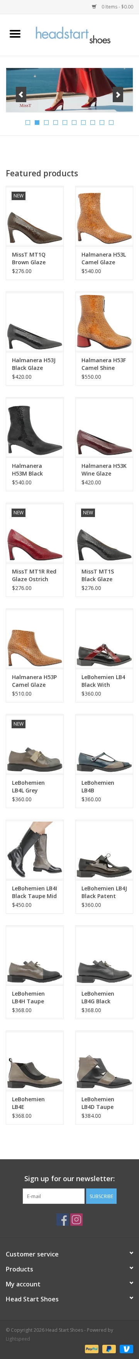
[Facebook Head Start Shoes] (62, 1219)
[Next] (118, 94)
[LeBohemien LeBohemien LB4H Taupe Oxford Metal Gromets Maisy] (35, 955)
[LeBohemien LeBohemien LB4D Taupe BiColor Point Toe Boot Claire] (104, 1061)
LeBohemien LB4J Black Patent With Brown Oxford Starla (104, 892)
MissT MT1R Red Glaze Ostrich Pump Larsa (34, 575)
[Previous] (21, 94)
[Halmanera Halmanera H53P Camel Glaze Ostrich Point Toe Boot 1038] (35, 638)
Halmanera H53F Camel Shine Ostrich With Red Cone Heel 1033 (104, 364)
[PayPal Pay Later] (108, 1348)
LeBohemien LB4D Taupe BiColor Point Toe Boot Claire (102, 1103)
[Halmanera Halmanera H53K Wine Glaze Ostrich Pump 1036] (104, 427)
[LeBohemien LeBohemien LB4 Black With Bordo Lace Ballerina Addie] (104, 638)
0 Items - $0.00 (116, 6)
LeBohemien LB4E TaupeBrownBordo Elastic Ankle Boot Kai (35, 1103)
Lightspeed (18, 1339)
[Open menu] (15, 33)
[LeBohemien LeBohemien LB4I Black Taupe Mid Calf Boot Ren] (35, 850)
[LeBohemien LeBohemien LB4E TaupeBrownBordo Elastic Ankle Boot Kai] (35, 1061)
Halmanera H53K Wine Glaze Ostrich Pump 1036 (104, 469)
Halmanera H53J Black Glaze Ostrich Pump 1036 (34, 364)
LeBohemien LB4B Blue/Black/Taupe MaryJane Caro (104, 786)
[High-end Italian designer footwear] (84, 34)
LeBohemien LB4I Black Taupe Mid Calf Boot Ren (34, 892)
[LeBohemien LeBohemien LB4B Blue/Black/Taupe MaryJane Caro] (104, 744)
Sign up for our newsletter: (69, 1179)
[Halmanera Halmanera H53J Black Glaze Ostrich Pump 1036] (35, 322)
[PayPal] (91, 1348)
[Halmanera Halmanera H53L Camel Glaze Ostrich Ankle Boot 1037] (104, 216)
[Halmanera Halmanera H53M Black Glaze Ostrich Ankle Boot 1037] (35, 427)
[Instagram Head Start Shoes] (76, 1219)
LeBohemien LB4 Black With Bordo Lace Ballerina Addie (103, 681)
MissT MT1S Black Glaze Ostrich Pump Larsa (99, 575)
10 (111, 122)
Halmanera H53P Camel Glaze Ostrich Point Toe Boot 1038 (34, 681)
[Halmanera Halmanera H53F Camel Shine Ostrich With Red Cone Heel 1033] (104, 322)
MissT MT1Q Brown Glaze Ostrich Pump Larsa (30, 258)
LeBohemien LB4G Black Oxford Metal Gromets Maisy (101, 997)
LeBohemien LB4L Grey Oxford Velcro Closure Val (30, 786)
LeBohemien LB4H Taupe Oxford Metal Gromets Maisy (32, 997)
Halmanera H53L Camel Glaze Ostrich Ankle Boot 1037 (103, 258)
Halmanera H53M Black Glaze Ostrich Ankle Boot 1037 (33, 469)
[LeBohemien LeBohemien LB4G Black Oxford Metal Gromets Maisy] (104, 955)
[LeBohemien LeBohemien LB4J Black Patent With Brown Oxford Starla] (104, 850)
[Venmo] (125, 1348)
